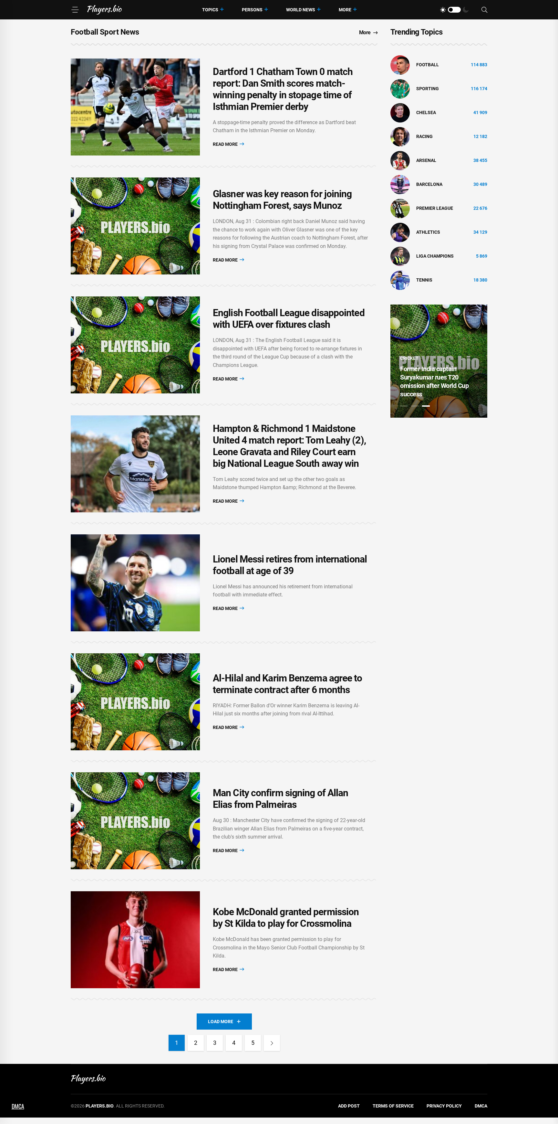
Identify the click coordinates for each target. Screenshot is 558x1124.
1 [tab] (404, 406)
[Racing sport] (400, 136)
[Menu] (75, 9)
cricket (409, 358)
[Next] (272, 1043)
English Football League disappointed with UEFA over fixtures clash (289, 318)
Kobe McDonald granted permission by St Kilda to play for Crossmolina (286, 917)
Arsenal (426, 160)
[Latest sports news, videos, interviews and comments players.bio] (104, 10)
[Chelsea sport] (400, 112)
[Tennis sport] (400, 280)
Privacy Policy (444, 1105)
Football (427, 64)
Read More (226, 144)
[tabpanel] (438, 361)
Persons (252, 9)
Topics (210, 9)
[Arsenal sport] (400, 160)
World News (300, 9)
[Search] (484, 10)
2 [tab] (415, 406)
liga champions (435, 256)
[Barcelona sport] (400, 184)
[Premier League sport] (400, 208)
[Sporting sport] (400, 88)
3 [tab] (426, 406)
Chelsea (426, 112)
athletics (428, 232)
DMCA (481, 1105)
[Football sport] (400, 64)
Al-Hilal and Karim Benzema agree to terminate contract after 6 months (287, 683)
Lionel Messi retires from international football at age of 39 (290, 564)
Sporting (427, 88)
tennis (424, 280)
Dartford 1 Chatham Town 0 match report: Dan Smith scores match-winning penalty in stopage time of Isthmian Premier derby (283, 89)
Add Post (349, 1105)
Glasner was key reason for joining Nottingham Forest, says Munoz (282, 199)
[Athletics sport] (400, 232)
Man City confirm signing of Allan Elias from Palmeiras (280, 798)
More (345, 9)
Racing (424, 136)
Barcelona (429, 184)
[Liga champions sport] (400, 256)
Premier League (434, 208)
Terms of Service (393, 1105)
